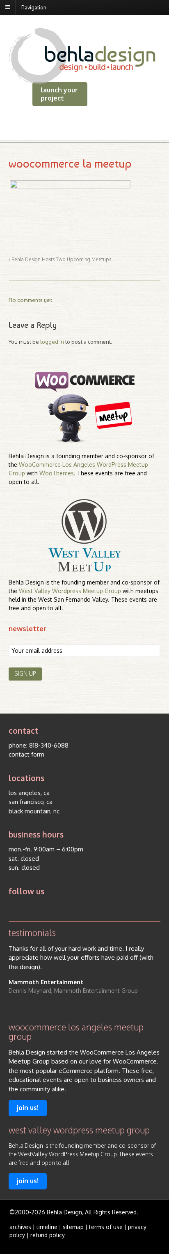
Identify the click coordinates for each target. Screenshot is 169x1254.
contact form (26, 754)
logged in (52, 341)
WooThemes (56, 473)
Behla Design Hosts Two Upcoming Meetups (60, 259)
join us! (28, 1108)
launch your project (59, 94)
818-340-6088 (49, 745)
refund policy (47, 1235)
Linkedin (45, 907)
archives (20, 1226)
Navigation (33, 7)
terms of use (106, 1226)
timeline (47, 1226)
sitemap (73, 1226)
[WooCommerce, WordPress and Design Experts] (82, 80)
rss (14, 907)
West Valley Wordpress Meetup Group (70, 590)
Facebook (30, 907)
